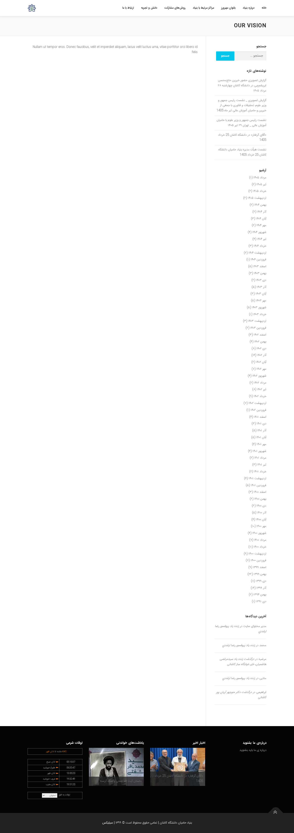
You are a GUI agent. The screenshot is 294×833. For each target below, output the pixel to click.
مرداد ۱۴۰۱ (260, 457)
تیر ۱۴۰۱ (261, 464)
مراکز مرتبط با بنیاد (203, 8)
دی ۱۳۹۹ (261, 581)
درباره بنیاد (248, 8)
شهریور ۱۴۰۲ (259, 376)
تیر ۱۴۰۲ (261, 389)
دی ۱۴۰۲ (261, 348)
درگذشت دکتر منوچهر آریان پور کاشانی (241, 695)
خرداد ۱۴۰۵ (259, 191)
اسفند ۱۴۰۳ (259, 266)
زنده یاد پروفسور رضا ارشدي (238, 645)
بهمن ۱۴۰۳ (260, 273)
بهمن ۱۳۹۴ (259, 594)
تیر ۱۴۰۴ (261, 239)
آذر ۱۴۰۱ (261, 430)
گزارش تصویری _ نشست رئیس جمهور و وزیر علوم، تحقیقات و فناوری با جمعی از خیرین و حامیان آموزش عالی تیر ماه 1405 (241, 105)
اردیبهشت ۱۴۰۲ (257, 403)
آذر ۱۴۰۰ (261, 512)
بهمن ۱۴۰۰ (260, 499)
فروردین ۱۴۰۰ (258, 560)
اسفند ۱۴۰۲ (260, 334)
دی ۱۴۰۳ (261, 280)
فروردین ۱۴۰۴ (258, 259)
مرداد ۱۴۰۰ (260, 540)
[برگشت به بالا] (275, 813)
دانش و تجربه (149, 8)
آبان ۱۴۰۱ (261, 437)
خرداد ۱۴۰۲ (260, 396)
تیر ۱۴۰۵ (261, 184)
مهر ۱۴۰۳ (261, 300)
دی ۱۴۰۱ (261, 423)
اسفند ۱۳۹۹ (259, 567)
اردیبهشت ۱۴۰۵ (257, 198)
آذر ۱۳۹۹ (261, 588)
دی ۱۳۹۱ (261, 601)
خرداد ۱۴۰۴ (260, 246)
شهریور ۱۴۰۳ (259, 307)
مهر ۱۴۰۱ (261, 444)
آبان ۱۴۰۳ (260, 293)
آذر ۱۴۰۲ (261, 355)
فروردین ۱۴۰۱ (258, 485)
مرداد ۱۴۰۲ (260, 382)
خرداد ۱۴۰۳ (259, 314)
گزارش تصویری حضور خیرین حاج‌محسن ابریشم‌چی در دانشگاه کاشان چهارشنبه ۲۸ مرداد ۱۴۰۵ (242, 85)
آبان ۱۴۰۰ (261, 519)
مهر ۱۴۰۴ (261, 225)
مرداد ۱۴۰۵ (259, 177)
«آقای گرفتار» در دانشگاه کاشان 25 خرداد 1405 (242, 137)
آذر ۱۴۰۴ (261, 211)
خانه (264, 8)
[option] (177, 767)
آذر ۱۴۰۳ (261, 287)
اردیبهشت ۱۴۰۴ (257, 253)
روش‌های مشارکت (175, 8)
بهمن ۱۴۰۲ (260, 341)
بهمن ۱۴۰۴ (260, 205)
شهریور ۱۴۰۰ (259, 533)
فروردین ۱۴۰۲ (258, 410)
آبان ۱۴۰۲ (261, 362)
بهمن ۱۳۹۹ (260, 574)
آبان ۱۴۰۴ (261, 218)
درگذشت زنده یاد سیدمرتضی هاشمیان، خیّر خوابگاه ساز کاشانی (243, 662)
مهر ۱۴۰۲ (261, 369)
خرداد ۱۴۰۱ (260, 471)
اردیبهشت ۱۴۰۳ (257, 321)
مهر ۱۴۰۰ (261, 526)
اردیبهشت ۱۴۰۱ (257, 478)
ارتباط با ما (128, 8)
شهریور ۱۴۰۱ (259, 451)
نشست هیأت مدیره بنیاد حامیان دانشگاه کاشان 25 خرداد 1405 (242, 152)
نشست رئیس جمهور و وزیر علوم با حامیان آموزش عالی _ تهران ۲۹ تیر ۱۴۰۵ (241, 123)
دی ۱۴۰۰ (261, 505)
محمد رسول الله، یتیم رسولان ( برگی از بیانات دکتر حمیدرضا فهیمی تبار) (119, 778)
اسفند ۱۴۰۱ (260, 417)
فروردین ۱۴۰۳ (258, 328)
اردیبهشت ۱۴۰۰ (257, 553)
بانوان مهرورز (228, 8)
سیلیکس (107, 822)
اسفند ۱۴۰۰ (260, 492)
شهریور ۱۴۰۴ (259, 232)
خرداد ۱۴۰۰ (260, 547)
